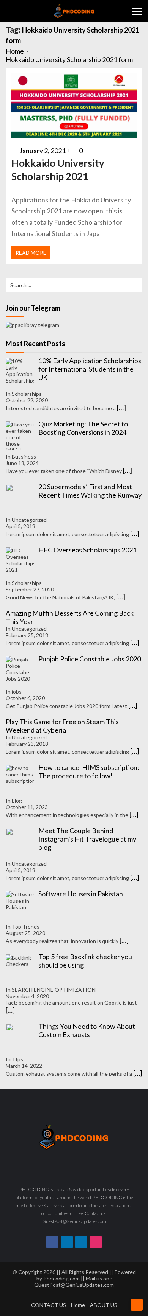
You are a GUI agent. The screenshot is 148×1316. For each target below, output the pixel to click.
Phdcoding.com (61, 1278)
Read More (31, 252)
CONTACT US (48, 1305)
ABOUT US (103, 1305)
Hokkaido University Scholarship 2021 (57, 169)
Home (78, 1305)
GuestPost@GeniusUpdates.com (74, 1285)
